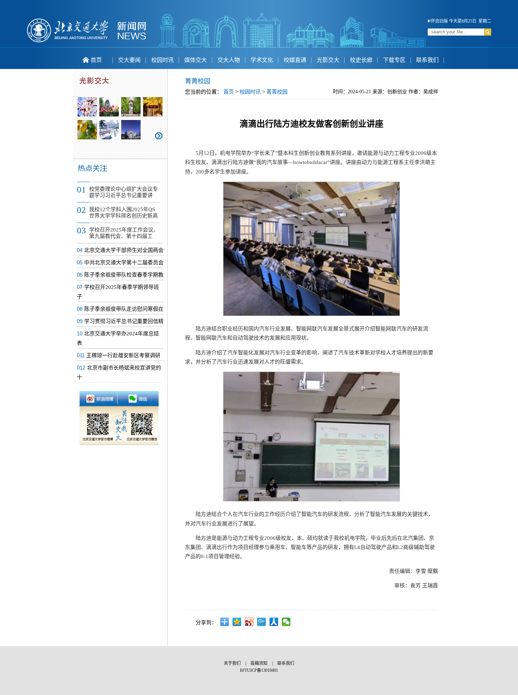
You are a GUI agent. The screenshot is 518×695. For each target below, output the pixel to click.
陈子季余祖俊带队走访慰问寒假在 (124, 309)
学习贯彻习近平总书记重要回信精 (124, 321)
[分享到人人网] (274, 622)
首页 (96, 60)
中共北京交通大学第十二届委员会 (124, 262)
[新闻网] (87, 41)
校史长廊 (361, 60)
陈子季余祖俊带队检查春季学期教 (124, 275)
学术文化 (262, 60)
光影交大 (328, 60)
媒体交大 (195, 60)
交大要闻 (129, 60)
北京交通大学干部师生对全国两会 (124, 250)
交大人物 (228, 60)
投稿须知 (259, 663)
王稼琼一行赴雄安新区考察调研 (123, 355)
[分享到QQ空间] (237, 622)
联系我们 (427, 60)
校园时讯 (162, 60)
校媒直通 (295, 60)
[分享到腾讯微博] (261, 622)
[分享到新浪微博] (249, 622)
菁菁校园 (277, 92)
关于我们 (232, 663)
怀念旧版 (439, 21)
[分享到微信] (286, 622)
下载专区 (394, 60)
